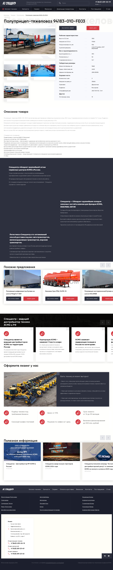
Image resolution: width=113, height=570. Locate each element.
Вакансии (48, 9)
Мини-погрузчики (6, 506)
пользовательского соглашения (55, 562)
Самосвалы (4, 500)
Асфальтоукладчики (88, 500)
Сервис (37, 9)
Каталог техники (11, 9)
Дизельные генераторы (65, 9)
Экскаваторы (44, 503)
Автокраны (43, 500)
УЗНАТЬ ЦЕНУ (93, 28)
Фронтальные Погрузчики (9, 497)
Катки (41, 506)
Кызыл (97, 4)
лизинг (13, 298)
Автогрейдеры (44, 497)
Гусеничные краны (88, 503)
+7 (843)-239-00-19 (103, 2)
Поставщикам (96, 9)
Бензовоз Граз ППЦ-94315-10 (55, 291)
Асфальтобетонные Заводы (90, 510)
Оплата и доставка (67, 489)
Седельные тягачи (7, 503)
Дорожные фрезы (87, 506)
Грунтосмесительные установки (50, 510)
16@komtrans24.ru (16, 526)
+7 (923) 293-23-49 (17, 548)
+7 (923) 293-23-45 (17, 554)
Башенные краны (87, 497)
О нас (108, 9)
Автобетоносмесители (8, 510)
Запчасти (25, 9)
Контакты (82, 9)
